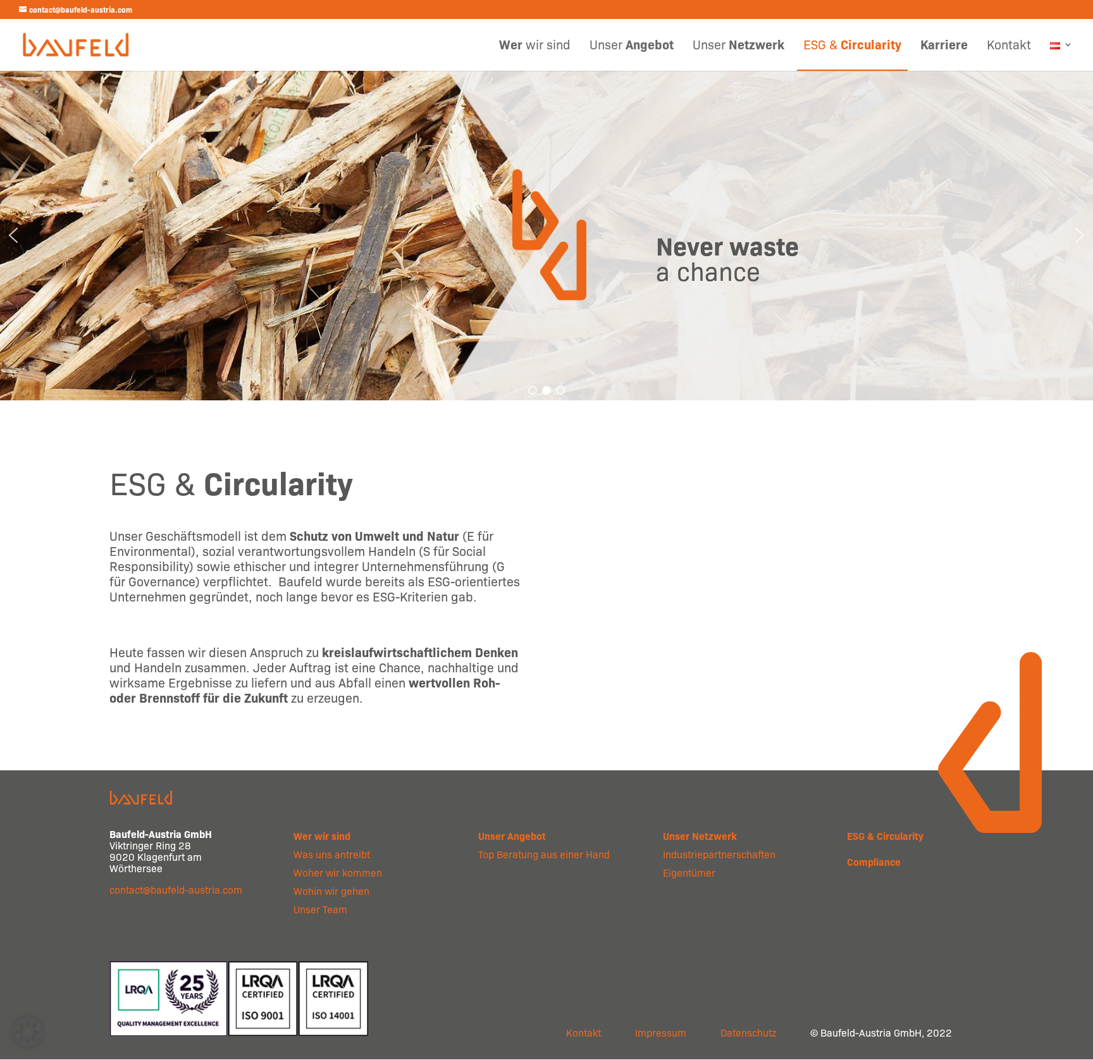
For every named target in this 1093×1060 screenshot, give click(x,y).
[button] (13, 235)
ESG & (852, 46)
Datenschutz (748, 1032)
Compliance (874, 861)
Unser (632, 46)
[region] (546, 235)
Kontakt (1009, 46)
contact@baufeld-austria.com (175, 889)
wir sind (535, 46)
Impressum (660, 1032)
